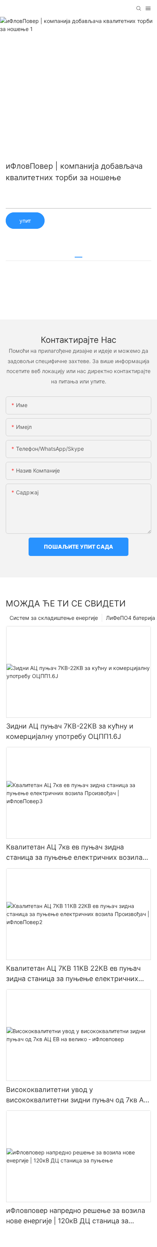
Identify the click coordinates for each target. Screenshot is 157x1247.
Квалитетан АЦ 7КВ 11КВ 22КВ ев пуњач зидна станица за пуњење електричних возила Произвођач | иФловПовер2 (73, 974)
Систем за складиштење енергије (54, 618)
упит (25, 220)
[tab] (78, 254)
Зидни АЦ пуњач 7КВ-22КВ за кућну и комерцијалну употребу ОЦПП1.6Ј (69, 731)
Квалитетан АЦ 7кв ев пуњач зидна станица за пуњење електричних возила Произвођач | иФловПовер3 (74, 852)
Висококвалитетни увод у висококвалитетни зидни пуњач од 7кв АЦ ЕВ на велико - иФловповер (77, 1095)
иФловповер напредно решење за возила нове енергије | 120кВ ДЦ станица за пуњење (75, 1216)
